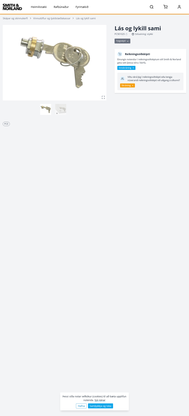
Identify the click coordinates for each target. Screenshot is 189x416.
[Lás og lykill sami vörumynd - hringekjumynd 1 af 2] (45, 109)
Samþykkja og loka (100, 406)
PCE (6, 123)
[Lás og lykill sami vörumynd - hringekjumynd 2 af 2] (60, 109)
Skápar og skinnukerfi (15, 18)
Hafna (81, 406)
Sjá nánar (99, 400)
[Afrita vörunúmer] (126, 34)
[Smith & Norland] (12, 7)
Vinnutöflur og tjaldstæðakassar (51, 18)
